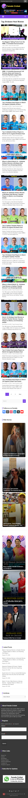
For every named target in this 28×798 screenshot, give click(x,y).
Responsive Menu (25, 1)
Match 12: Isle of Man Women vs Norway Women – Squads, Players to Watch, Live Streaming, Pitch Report (12, 683)
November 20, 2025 (6, 229)
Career (3, 757)
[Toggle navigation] (3, 16)
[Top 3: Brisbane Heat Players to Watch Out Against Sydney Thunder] (14, 245)
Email (3, 734)
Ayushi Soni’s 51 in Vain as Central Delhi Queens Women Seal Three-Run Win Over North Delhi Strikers (14, 674)
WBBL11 (4, 98)
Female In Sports (5, 764)
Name (3, 726)
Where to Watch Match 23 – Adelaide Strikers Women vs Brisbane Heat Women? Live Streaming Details (13, 163)
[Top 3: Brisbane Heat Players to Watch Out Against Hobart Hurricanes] (14, 370)
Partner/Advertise (6, 761)
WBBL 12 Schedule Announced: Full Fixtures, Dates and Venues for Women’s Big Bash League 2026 (13, 73)
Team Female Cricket (14, 45)
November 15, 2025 (6, 353)
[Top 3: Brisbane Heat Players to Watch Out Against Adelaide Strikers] (14, 93)
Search (24, 401)
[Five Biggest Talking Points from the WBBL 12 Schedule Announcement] (14, 32)
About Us (3, 755)
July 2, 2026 (5, 45)
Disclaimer (4, 758)
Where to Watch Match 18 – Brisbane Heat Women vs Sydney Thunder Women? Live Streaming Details (13, 286)
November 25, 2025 (6, 106)
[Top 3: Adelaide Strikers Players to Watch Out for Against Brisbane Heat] (14, 122)
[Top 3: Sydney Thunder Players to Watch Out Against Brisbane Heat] (14, 216)
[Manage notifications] (4, 794)
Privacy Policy (5, 760)
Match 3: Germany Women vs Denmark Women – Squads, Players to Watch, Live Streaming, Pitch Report (13, 660)
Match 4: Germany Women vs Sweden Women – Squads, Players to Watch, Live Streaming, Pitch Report (13, 651)
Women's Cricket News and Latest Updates (13, 38)
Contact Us (4, 763)
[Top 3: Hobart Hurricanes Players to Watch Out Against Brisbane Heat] (14, 340)
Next (20, 394)
